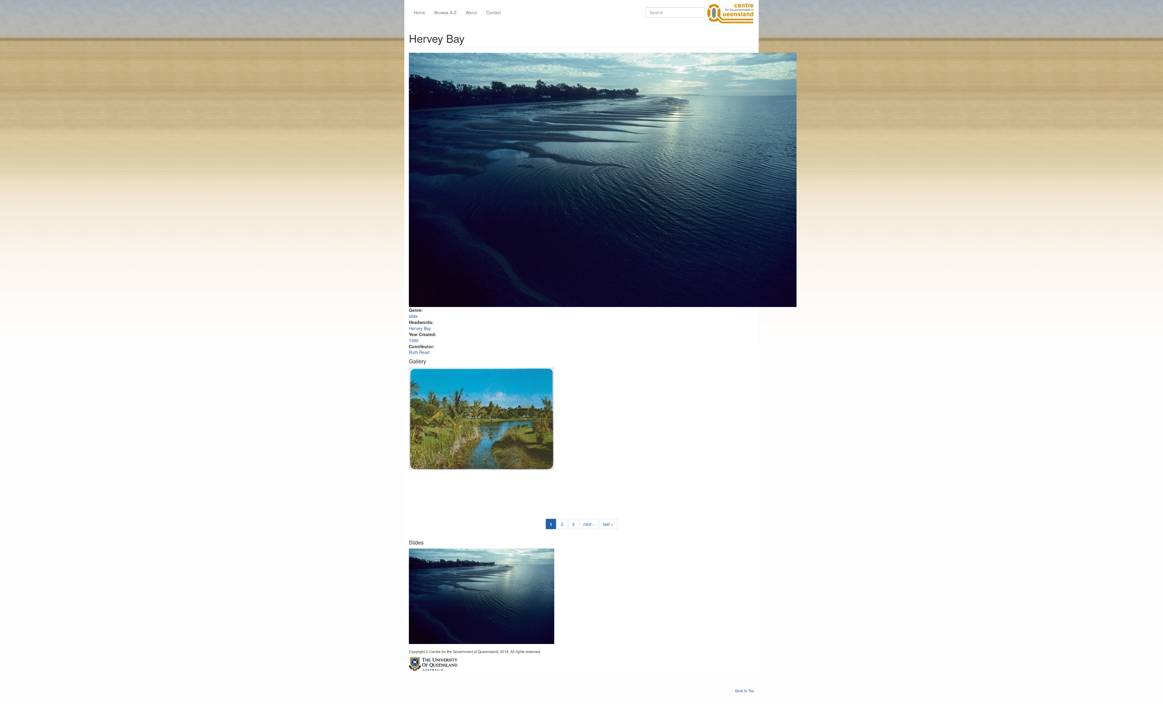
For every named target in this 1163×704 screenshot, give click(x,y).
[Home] (729, 12)
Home (419, 12)
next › (588, 524)
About (471, 12)
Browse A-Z (445, 12)
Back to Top (744, 690)
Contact (493, 12)
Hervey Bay (420, 328)
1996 (414, 340)
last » (608, 524)
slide (413, 316)
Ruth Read (419, 352)
